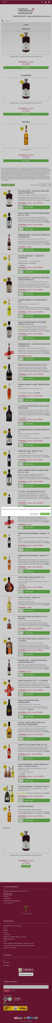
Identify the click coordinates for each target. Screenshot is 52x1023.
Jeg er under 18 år (34, 514)
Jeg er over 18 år (45, 514)
